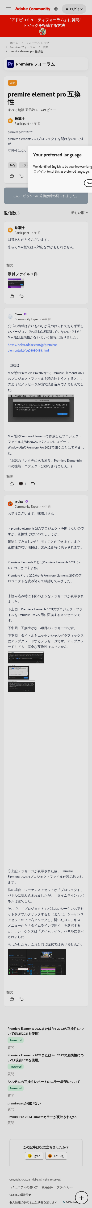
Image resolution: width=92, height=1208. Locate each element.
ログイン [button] (39, 171)
